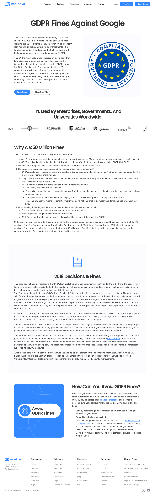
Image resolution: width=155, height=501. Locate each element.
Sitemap (104, 481)
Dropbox (34, 485)
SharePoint (35, 481)
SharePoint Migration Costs (134, 464)
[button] (49, 4)
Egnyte (33, 464)
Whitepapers (82, 472)
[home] (15, 4)
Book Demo (22, 92)
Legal (56, 481)
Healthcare (58, 468)
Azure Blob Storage (131, 485)
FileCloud (34, 468)
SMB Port (128, 472)
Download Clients (84, 464)
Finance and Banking (62, 485)
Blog (79, 476)
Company (104, 464)
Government (59, 476)
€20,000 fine (113, 338)
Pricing (101, 4)
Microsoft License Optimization (136, 468)
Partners (104, 485)
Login (116, 4)
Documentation (83, 468)
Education (58, 472)
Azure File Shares (131, 476)
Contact (104, 468)
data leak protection (109, 400)
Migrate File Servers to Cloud (135, 481)
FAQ (78, 485)
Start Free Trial (41, 92)
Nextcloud (35, 472)
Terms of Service (107, 476)
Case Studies (82, 481)
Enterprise (58, 464)
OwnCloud (35, 476)
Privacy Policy (106, 472)
